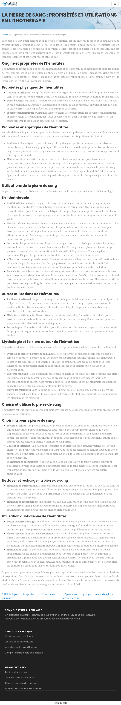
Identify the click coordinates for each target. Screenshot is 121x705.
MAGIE (8, 35)
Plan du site (60, 703)
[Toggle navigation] (115, 3)
